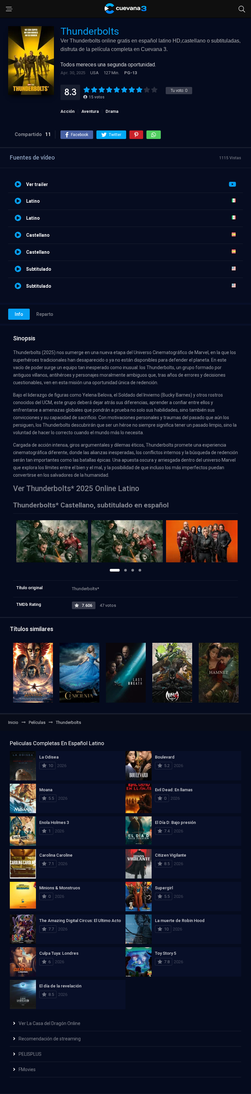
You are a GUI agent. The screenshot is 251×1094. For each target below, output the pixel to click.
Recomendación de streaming (50, 1038)
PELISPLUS (30, 1054)
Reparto (44, 314)
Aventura (90, 111)
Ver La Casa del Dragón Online (49, 1023)
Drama (112, 111)
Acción (67, 111)
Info (19, 314)
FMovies (27, 1069)
